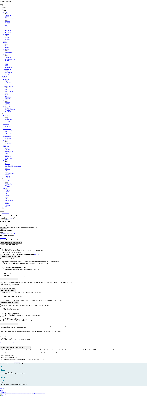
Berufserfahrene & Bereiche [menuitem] (8, 158)
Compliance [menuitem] (6, 153)
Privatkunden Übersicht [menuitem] (6, 11)
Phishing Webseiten (9, 218)
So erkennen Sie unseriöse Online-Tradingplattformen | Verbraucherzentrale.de (9, 342)
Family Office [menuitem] (6, 65)
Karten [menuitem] (6, 17)
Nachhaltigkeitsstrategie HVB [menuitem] (8, 119)
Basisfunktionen (73, 385)
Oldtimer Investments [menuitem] (7, 61)
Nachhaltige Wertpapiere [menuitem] (8, 138)
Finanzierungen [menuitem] (7, 94)
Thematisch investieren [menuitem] (7, 26)
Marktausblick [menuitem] (6, 71)
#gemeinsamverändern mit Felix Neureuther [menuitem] (10, 127)
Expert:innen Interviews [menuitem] (8, 126)
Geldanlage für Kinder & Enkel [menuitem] (9, 38)
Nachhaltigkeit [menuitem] (3, 114)
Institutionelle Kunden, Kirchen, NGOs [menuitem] (9, 47)
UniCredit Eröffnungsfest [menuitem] (8, 175)
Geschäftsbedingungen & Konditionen (20, 393)
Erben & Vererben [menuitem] (7, 37)
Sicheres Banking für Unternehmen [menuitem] (9, 200)
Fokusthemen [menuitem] (6, 64)
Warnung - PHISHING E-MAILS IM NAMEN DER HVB (7, 233)
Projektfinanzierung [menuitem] (7, 98)
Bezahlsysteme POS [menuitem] (7, 90)
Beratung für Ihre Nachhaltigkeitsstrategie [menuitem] (10, 109)
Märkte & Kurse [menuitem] (7, 203)
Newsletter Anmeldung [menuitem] (7, 205)
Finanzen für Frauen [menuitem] (7, 39)
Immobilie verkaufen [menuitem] (7, 31)
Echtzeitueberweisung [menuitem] (7, 186)
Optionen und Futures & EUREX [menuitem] (9, 57)
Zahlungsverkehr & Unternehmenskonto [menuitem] (8, 86)
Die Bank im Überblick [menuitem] (6, 146)
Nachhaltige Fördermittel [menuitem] (8, 143)
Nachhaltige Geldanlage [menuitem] (8, 22)
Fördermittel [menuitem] (6, 99)
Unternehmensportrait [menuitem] (7, 149)
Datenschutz (9, 393)
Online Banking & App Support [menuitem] (9, 184)
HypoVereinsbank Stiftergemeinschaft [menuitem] (9, 177)
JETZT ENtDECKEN (3, 238)
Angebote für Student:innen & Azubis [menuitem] (9, 18)
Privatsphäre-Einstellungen (42, 393)
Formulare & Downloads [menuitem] (8, 111)
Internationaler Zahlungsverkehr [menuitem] (9, 91)
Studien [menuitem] (6, 131)
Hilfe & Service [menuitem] (7, 195)
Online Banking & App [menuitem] (8, 15)
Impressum (1, 393)
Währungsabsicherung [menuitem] (7, 103)
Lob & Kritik (26, 393)
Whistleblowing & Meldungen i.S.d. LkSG (33, 393)
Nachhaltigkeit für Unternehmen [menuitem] (7, 140)
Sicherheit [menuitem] (6, 198)
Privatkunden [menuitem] (3, 9)
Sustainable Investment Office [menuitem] (8, 67)
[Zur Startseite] (4, 3)
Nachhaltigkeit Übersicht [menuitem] (6, 115)
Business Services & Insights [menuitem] (6, 106)
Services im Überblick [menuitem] (6, 180)
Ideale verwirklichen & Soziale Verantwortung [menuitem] (10, 51)
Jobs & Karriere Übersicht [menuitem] (8, 156)
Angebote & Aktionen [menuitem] (7, 23)
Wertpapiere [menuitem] (6, 24)
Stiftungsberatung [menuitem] (7, 60)
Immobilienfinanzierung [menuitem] (8, 30)
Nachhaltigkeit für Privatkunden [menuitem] (7, 136)
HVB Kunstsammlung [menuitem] (7, 176)
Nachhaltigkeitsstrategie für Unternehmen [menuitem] (10, 142)
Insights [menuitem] (6, 125)
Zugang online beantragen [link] (3, 389)
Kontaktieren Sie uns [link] (2, 390)
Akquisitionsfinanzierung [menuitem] (8, 97)
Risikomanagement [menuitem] (5, 100)
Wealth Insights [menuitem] (5, 42)
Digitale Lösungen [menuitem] (7, 112)
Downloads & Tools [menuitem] (7, 194)
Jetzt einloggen (2, 1)
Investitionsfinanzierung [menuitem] (8, 95)
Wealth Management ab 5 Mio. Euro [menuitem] (9, 46)
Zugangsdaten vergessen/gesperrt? (4, 228)
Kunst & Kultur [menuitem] (7, 174)
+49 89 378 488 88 (2, 388)
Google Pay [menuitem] (6, 193)
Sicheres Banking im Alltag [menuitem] (8, 199)
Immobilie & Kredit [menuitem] (5, 28)
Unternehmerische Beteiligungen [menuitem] (9, 66)
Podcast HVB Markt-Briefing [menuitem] (8, 72)
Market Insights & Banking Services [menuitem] (7, 69)
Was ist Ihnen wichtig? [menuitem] (6, 34)
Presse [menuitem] (4, 167)
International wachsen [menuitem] (7, 83)
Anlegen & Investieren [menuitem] (6, 19)
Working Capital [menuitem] (7, 96)
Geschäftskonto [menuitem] (7, 88)
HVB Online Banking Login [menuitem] (5, 213)
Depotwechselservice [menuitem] (7, 191)
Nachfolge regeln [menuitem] (7, 84)
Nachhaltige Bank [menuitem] (7, 118)
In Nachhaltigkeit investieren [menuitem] (8, 82)
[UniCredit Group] (1, 395)
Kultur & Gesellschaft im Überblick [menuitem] (9, 173)
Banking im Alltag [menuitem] (5, 12)
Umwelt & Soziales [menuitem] (7, 120)
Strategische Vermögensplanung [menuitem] (9, 52)
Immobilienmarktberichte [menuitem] (8, 32)
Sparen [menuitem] (6, 25)
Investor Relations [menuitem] (5, 160)
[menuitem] (2, 5)
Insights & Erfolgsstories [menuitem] (6, 124)
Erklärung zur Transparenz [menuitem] (8, 122)
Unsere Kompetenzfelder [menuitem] (6, 54)
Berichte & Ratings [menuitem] (7, 121)
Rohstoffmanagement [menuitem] (7, 104)
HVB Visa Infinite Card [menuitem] (8, 74)
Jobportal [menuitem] (6, 159)
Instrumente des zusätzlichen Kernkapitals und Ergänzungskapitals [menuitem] (13, 166)
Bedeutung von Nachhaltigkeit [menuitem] (7, 129)
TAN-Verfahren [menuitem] (7, 16)
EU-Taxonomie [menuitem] (7, 132)
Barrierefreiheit (13, 393)
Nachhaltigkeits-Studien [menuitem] (8, 108)
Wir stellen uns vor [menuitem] (7, 45)
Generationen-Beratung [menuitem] (8, 36)
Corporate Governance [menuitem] (7, 164)
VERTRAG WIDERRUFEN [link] (4, 392)
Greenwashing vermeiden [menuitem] (8, 133)
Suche (10, 1)
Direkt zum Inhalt (7, 1)
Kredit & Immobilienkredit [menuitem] (8, 29)
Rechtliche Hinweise (5, 393)
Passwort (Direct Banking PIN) (4, 225)
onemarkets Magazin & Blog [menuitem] (8, 73)
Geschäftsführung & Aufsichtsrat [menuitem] (9, 151)
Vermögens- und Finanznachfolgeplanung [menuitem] (10, 59)
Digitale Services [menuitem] (5, 188)
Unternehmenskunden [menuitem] (4, 76)
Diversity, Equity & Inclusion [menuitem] (8, 150)
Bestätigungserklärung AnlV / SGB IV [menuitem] (9, 165)
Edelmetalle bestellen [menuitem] (7, 192)
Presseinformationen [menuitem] (7, 169)
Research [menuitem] (6, 206)
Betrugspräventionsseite (17, 362)
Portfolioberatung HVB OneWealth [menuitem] (9, 58)
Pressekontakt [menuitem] (6, 170)
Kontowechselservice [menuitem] (7, 190)
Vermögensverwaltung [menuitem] (7, 56)
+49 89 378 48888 (36, 254)
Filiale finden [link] (1, 391)
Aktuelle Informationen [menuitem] (8, 81)
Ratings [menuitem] (6, 163)
